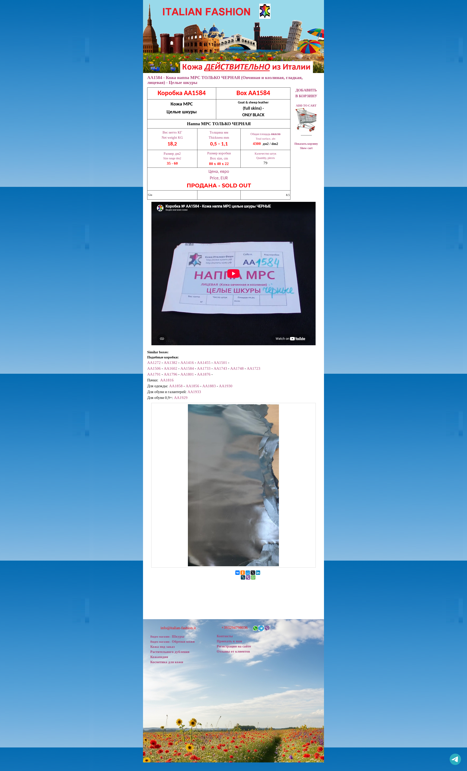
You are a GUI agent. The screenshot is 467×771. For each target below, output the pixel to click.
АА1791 (154, 374)
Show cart (306, 148)
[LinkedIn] (258, 572)
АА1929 (181, 397)
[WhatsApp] (253, 577)
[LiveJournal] (243, 577)
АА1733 (204, 368)
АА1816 (167, 380)
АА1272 (154, 362)
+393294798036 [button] (234, 627)
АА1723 (253, 368)
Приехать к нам (229, 641)
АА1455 (204, 362)
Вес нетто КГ (172, 132)
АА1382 (170, 362)
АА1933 (194, 392)
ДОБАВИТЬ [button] (306, 90)
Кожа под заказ (162, 647)
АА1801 (187, 374)
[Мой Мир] (248, 572)
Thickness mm (219, 137)
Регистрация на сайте (234, 646)
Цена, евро (219, 172)
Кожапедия (159, 657)
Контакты (225, 636)
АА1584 (187, 368)
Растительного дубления (169, 652)
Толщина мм (219, 132)
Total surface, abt (265, 138)
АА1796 (170, 374)
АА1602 (170, 368)
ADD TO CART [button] (306, 105)
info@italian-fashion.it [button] (178, 628)
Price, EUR (219, 178)
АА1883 (209, 386)
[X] (253, 572)
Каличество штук (265, 153)
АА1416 (187, 362)
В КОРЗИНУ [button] (306, 96)
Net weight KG (172, 137)
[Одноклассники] (242, 572)
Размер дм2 (172, 153)
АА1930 (225, 386)
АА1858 (176, 386)
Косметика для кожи (166, 662)
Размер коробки (219, 153)
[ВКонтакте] (237, 572)
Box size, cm (219, 158)
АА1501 (220, 362)
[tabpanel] (219, 143)
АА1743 (220, 368)
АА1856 (192, 386)
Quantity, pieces (265, 157)
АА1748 (237, 368)
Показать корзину (306, 143)
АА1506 (154, 368)
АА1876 (204, 374)
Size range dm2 (172, 158)
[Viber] (248, 577)
